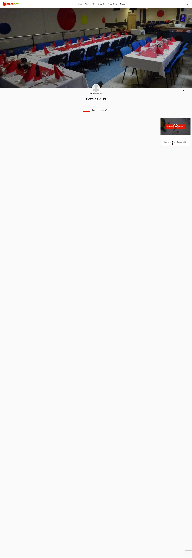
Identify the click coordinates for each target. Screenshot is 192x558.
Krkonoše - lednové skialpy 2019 (175, 142)
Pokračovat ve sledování (175, 126)
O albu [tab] (94, 110)
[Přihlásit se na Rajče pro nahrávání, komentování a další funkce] (188, 4)
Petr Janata (176, 144)
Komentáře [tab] (103, 110)
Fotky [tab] (87, 110)
